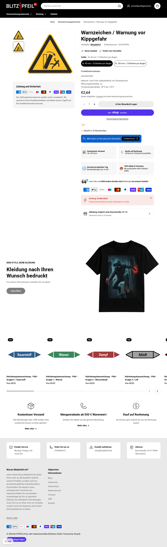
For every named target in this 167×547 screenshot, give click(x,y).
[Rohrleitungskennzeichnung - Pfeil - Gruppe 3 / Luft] (143, 355)
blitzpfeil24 (96, 44)
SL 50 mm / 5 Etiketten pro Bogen (97, 63)
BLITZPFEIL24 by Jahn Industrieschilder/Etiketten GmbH (37, 534)
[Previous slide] (149, 391)
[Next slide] (157, 391)
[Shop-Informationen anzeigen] (150, 214)
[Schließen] (150, 197)
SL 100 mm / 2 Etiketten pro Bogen (130, 63)
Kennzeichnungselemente (69, 22)
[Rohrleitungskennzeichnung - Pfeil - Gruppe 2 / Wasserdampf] (103, 355)
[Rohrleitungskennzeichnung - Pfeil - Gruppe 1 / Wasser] (64, 355)
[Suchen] (119, 6)
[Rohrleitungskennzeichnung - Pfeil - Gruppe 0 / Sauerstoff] (24, 355)
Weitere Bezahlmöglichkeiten (117, 119)
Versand (99, 96)
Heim (52, 22)
